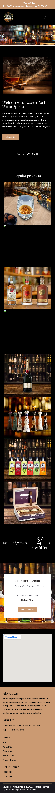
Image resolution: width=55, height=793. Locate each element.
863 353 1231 (18, 730)
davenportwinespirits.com (18, 698)
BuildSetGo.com (28, 789)
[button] (3, 35)
